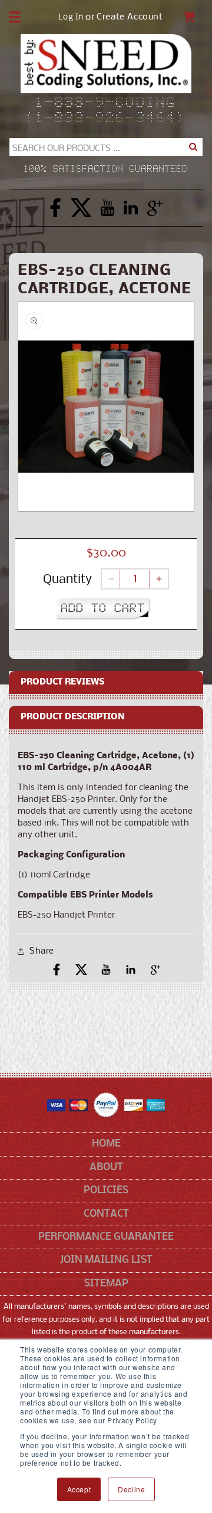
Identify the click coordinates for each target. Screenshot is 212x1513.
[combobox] (106, 147)
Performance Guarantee (106, 1237)
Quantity (67, 580)
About (106, 1167)
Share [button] (41, 951)
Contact (106, 1214)
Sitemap (106, 1283)
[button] (15, 17)
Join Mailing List (106, 1260)
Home (106, 1144)
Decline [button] (131, 1489)
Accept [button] (79, 1489)
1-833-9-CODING (106, 103)
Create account (130, 17)
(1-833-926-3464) (106, 118)
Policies (106, 1190)
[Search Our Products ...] (193, 147)
